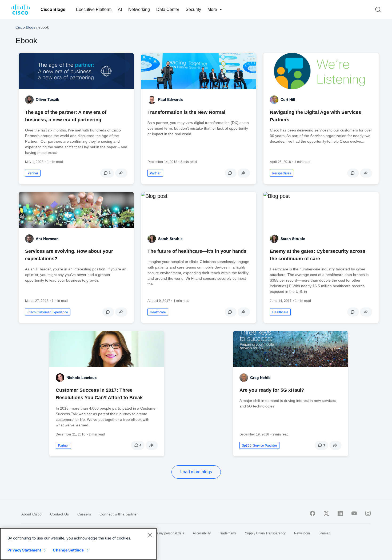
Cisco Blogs (53, 9)
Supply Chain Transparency (265, 533)
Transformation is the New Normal (186, 112)
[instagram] (368, 513)
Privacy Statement (24, 550)
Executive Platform (93, 9)
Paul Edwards (170, 99)
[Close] (150, 535)
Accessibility (202, 533)
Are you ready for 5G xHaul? (271, 390)
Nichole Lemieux (81, 377)
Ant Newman (47, 239)
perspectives (281, 173)
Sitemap (324, 533)
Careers (84, 514)
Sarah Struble (170, 239)
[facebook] (312, 513)
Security (193, 9)
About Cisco (31, 514)
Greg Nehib (260, 377)
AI (120, 9)
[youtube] (354, 513)
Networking (139, 9)
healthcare (158, 312)
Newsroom (302, 533)
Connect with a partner (118, 514)
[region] (78, 544)
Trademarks (228, 533)
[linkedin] (340, 513)
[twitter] (326, 513)
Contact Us (59, 514)
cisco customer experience (47, 312)
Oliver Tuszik (47, 99)
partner (32, 173)
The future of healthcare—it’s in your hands (196, 251)
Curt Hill (288, 99)
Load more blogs (196, 472)
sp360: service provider (259, 445)
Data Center (167, 9)
